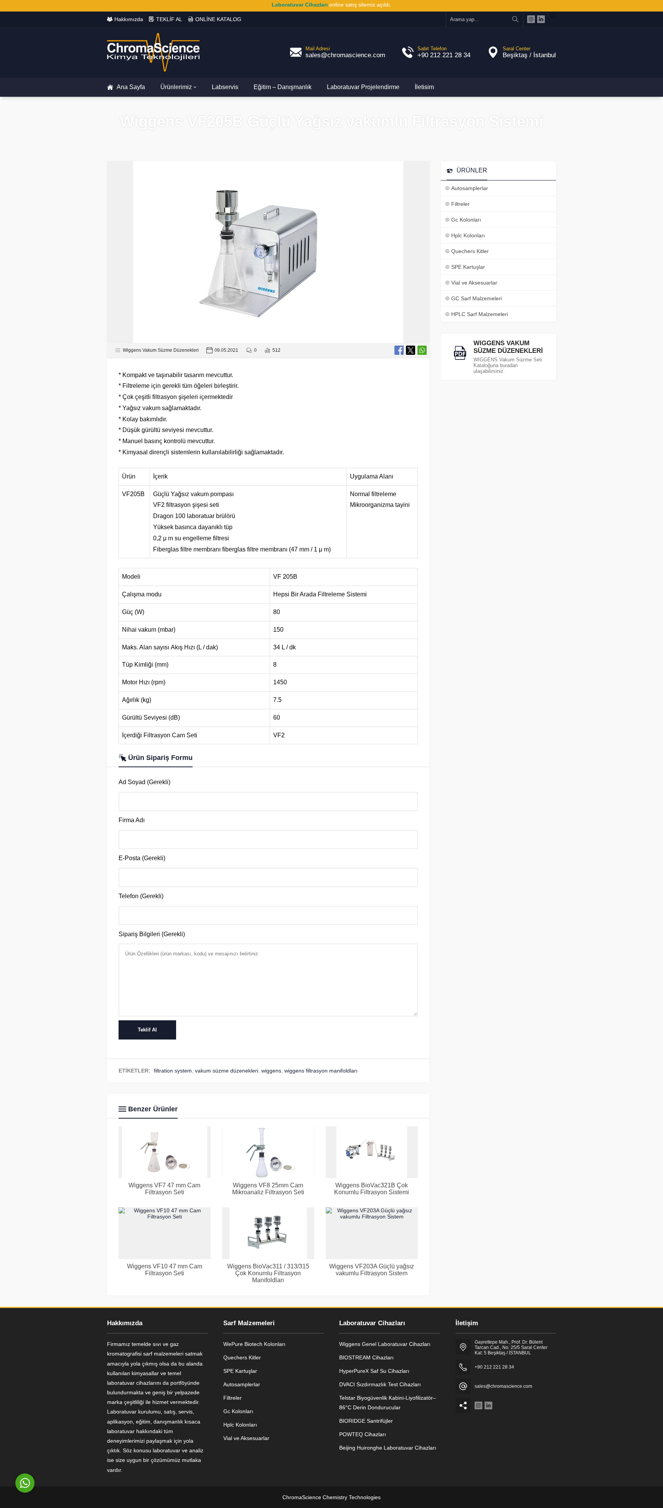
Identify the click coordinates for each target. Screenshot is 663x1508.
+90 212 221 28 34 (443, 55)
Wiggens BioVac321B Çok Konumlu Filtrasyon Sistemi (371, 1188)
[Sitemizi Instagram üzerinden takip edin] (531, 19)
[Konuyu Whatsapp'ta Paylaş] (422, 350)
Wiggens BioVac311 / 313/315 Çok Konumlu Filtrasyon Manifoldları (268, 1273)
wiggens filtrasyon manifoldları (321, 1071)
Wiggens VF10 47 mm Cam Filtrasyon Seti (164, 1269)
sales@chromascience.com (345, 55)
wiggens (271, 1071)
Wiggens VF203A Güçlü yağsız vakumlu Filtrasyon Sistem (371, 1269)
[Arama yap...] (515, 19)
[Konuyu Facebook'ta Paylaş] (399, 350)
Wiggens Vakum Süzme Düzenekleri (161, 350)
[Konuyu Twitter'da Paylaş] (410, 350)
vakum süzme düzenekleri (226, 1071)
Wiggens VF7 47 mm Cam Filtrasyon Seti (164, 1188)
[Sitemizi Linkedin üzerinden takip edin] (541, 19)
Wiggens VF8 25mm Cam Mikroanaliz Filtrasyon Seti (268, 1188)
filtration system (173, 1071)
